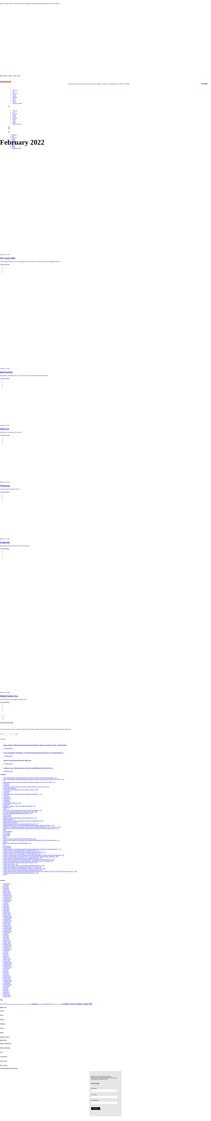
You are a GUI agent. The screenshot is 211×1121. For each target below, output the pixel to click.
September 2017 (7, 949)
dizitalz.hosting (9, 748)
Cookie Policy (3, 1056)
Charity (10, 75)
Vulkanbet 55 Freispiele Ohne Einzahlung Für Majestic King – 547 (20, 873)
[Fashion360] (38, 537)
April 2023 (6, 910)
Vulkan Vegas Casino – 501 (10, 864)
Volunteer (2, 1023)
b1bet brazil (6, 804)
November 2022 (7, 917)
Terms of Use (3, 1061)
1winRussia (6, 792)
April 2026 (6, 889)
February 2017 (7, 959)
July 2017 (5, 952)
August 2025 (6, 901)
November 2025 (7, 897)
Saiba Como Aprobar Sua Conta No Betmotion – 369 (17, 843)
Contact (15, 75)
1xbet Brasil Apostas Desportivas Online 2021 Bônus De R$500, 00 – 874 (22, 794)
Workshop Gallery (5, 1037)
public (5, 837)
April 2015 (6, 992)
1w (4, 780)
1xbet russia (6, 800)
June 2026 (6, 886)
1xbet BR (12, 1004)
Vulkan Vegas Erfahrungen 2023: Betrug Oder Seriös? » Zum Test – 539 (22, 867)
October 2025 (6, 898)
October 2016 (6, 965)
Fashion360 (5, 542)
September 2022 (7, 920)
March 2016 (6, 975)
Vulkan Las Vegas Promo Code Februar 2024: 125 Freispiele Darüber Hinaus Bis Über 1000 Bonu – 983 (30, 856)
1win (1, 1004)
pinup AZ (56, 1004)
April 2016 (6, 974)
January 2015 (6, 996)
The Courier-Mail (7, 258)
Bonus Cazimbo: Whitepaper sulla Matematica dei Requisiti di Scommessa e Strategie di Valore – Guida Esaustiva (35, 745)
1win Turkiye (6, 791)
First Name (94, 1088)
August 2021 (6, 925)
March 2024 (6, 909)
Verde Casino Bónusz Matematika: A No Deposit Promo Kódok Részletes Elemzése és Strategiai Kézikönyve (33, 752)
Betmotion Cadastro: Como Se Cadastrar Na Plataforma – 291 (19, 806)
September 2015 (7, 984)
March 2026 (6, 891)
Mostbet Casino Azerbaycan (10, 822)
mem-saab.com (7, 816)
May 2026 (6, 888)
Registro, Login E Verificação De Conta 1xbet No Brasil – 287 (19, 838)
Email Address (95, 1100)
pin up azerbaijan (7, 831)
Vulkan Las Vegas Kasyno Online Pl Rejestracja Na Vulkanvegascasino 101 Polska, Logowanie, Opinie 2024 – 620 (33, 855)
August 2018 (6, 932)
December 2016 (7, 962)
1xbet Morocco (7, 798)
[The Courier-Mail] (26, 253)
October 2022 (6, 919)
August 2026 (6, 883)
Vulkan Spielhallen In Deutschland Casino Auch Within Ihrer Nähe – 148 (22, 858)
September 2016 (7, 966)
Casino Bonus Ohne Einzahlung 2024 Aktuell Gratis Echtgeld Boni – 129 (22, 810)
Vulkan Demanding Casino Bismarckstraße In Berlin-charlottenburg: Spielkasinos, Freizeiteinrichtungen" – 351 (32, 849)
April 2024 (6, 907)
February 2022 (7, 923)
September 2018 (7, 931)
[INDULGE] (38, 424)
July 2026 (5, 885)
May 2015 (6, 990)
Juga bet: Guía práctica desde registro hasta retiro (17, 760)
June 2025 (6, 904)
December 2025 (7, 895)
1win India (6, 785)
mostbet (34, 1004)
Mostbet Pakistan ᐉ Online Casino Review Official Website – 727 (20, 824)
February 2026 (7, 892)
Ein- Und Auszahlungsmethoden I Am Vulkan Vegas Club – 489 (20, 812)
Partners (6, 75)
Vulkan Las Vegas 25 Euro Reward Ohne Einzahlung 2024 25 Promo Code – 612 (24, 852)
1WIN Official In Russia (9, 788)
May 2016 (6, 972)
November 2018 (7, 928)
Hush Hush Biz (6, 372)
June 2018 (6, 935)
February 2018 (7, 941)
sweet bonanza (7, 846)
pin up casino (6, 834)
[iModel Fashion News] (46, 691)
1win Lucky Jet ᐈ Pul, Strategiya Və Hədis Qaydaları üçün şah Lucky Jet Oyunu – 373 (26, 786)
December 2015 (7, 980)
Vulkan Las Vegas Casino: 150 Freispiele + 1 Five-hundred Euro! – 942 (22, 853)
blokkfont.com (7, 807)
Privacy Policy (4, 1065)
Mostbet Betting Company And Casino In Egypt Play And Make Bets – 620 (23, 821)
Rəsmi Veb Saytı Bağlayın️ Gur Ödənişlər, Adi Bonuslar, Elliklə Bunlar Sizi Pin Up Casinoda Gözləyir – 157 (31, 840)
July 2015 (5, 987)
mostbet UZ (47, 1004)
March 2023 (6, 912)
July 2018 (5, 934)
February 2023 (7, 913)
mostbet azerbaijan (8, 819)
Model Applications (5, 1047)
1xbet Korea (6, 797)
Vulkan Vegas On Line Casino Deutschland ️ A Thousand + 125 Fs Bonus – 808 (24, 868)
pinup (52, 1004)
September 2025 (7, 900)
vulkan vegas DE (83, 1003)
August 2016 (6, 968)
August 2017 (6, 950)
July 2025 (5, 903)
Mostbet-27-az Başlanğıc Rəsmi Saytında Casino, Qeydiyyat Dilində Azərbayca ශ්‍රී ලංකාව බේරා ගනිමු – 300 (31, 827)
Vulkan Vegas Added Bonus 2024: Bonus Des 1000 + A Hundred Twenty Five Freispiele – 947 (28, 861)
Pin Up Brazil (6, 833)
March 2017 (6, 958)
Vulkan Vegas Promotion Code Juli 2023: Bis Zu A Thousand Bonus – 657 (22, 870)
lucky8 (25, 1004)
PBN (4, 830)
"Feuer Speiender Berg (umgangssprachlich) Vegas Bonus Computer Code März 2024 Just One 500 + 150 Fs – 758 (33, 779)
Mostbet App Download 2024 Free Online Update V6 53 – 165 (19, 818)
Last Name (94, 1094)
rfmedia (5, 841)
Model (1, 75)
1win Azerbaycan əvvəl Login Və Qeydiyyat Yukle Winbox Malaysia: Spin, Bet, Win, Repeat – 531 (29, 782)
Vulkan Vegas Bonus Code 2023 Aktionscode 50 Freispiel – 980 (20, 862)
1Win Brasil (6, 783)
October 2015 (6, 983)
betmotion (16, 1004)
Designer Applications (6, 1043)
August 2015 (6, 986)
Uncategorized (7, 847)
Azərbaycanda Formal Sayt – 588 (12, 803)
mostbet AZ (40, 1004)
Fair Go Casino (7, 815)
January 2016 (6, 978)
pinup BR (60, 1004)
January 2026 (6, 894)
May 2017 (6, 955)
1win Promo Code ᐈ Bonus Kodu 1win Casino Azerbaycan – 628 (20, 789)
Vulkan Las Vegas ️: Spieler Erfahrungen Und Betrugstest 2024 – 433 (21, 850)
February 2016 (7, 977)
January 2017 (6, 961)
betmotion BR (21, 1004)
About (18, 75)
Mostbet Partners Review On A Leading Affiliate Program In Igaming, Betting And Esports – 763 (28, 825)
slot (4, 844)
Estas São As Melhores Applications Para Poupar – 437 (17, 813)
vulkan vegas (68, 1003)
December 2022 (7, 916)
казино (5, 874)
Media (1, 1032)
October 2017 (6, 947)
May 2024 (6, 906)
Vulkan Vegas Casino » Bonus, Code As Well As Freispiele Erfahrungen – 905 (23, 865)
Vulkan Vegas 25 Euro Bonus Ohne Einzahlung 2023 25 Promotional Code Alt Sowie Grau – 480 (28, 859)
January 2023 (6, 915)
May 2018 (6, 937)
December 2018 (7, 926)
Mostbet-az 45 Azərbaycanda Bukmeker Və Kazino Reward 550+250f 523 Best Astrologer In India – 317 (31, 828)
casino (5, 809)
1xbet (9, 1004)
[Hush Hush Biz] (26, 367)
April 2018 (6, 938)
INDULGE (4, 429)
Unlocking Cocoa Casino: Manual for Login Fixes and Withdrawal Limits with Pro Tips (28, 768)
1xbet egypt (6, 795)
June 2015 (6, 989)
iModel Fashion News (9, 696)
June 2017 (6, 953)
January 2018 (6, 943)
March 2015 (6, 993)
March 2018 (6, 940)
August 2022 (6, 922)
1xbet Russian (7, 801)
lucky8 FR (29, 1004)
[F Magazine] (38, 480)
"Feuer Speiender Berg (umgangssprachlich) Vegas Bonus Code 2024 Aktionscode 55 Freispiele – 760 (30, 777)
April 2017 (6, 956)
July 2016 (5, 969)
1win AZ (5, 1004)
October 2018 (6, 929)
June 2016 (6, 971)
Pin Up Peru (6, 835)
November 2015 (7, 981)
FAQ (1, 1052)
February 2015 (7, 995)
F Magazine (5, 486)
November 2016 (7, 964)
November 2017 (7, 946)
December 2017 (7, 944)
